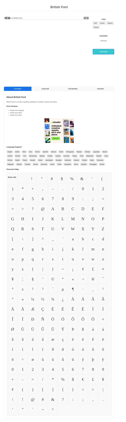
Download (103, 52)
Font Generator (72, 89)
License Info (45, 89)
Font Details (17, 89)
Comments (100, 89)
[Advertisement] (59, 70)
